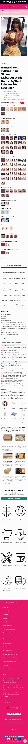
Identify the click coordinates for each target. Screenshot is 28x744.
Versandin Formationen (10, 654)
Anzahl (2, 257)
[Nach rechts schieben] (17, 60)
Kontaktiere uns (7, 643)
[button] (2, 6)
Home (2, 10)
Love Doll (6, 622)
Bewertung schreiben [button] (14, 498)
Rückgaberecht (7, 650)
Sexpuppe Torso (7, 625)
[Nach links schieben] (10, 60)
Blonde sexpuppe (8, 633)
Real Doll (5, 618)
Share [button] (4, 338)
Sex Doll (5, 614)
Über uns (5, 647)
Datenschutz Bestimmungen (11, 658)
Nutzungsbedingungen (10, 661)
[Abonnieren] (23, 724)
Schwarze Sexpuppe (9, 629)
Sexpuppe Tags (7, 669)
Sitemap (5, 665)
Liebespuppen (7, 611)
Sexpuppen (6, 607)
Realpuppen (12, 741)
